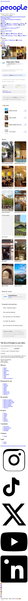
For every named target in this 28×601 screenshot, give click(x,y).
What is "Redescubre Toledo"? (14, 308)
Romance (5, 419)
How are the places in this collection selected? (14, 325)
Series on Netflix (7, 405)
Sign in (7, 27)
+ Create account (13, 27)
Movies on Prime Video (8, 402)
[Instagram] (14, 473)
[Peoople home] (14, 12)
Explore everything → (8, 378)
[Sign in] (19, 27)
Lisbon (5, 390)
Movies (3, 16)
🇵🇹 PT (9, 45)
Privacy (5, 442)
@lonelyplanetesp (11, 63)
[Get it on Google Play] (20, 445)
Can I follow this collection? (14, 321)
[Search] (17, 27)
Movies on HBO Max (8, 401)
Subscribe (17, 348)
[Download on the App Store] (8, 445)
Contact (3, 43)
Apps (20, 24)
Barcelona (5, 385)
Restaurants (13, 16)
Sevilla (5, 387)
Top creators (4, 40)
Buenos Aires (6, 393)
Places (9, 18)
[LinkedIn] (14, 582)
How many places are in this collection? (14, 317)
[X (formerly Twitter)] (14, 527)
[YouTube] (14, 554)
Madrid (5, 383)
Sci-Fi (4, 417)
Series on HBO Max (8, 406)
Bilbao (4, 389)
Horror (5, 418)
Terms (4, 443)
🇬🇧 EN (5, 45)
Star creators (6, 426)
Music (18, 16)
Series (8, 16)
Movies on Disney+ (7, 403)
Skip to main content (5, 1)
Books (23, 16)
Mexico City (6, 391)
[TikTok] (14, 500)
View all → (6, 394)
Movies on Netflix (7, 399)
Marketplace (12, 40)
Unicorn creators (7, 427)
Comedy (5, 414)
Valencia (5, 386)
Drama (5, 413)
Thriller (5, 415)
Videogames (9, 24)
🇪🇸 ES (2, 45)
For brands (19, 40)
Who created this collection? (14, 312)
